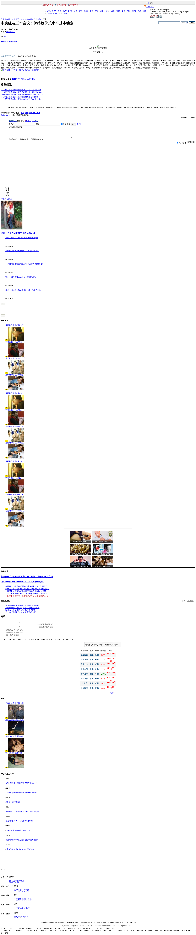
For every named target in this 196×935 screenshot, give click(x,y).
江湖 (24, 899)
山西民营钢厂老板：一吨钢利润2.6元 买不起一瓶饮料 (22, 582)
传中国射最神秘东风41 (14, 720)
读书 (113, 11)
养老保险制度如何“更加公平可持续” (20, 849)
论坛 (50, 14)
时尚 (70, 11)
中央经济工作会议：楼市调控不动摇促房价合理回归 (22, 94)
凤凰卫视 (150, 7)
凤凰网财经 (5, 19)
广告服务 (83, 922)
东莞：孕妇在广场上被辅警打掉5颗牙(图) (21, 238)
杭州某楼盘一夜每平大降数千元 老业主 (22, 783)
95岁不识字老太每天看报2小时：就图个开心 (23, 290)
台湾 (19, 881)
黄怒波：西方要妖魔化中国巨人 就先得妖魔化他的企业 (27, 589)
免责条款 (111, 922)
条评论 (8, 41)
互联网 (23, 917)
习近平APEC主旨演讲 (14, 605)
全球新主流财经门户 (45, 624)
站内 (183, 22)
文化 (123, 11)
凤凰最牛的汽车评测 (14, 633)
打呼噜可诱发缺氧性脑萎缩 (102, 566)
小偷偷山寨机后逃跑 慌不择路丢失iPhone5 (22, 251)
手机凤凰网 (61, 5)
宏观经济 (17, 890)
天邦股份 (84, 679)
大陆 (11, 881)
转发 (15, 41)
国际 (15, 881)
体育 (65, 11)
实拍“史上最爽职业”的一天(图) (18, 830)
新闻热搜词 (5, 601)
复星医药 (84, 655)
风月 (20, 899)
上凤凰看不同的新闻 (45, 627)
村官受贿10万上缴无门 (14, 342)
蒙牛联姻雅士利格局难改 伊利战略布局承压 (30, 593)
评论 (20, 908)
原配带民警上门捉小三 (14, 325)
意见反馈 (119, 922)
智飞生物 (84, 674)
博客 (145, 11)
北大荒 (84, 683)
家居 (97, 11)
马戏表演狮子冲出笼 (31, 608)
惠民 (22, 113)
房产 (91, 11)
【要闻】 (9, 593)
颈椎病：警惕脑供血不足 (102, 554)
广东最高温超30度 (28, 612)
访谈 (24, 908)
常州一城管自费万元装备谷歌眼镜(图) (20, 277)
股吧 (91, 655)
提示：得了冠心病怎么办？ (102, 541)
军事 (134, 11)
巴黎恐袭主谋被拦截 (13, 608)
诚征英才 (91, 922)
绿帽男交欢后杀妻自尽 (14, 375)
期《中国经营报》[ (13, 802)
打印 (12, 41)
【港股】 (9, 591)
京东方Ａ (84, 664)
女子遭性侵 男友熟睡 (13, 753)
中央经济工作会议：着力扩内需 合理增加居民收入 (21, 92)
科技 (102, 11)
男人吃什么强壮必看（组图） (80, 554)
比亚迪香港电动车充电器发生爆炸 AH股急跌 (31, 591)
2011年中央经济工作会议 (31, 19)
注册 (147, 3)
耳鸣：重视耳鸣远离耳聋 (80, 566)
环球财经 (25, 890)
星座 (66, 14)
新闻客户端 (73, 5)
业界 (16, 908)
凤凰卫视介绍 (130, 922)
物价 (26, 113)
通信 (16, 917)
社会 (23, 881)
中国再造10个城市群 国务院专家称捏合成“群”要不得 (26, 586)
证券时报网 (10, 32)
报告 (28, 908)
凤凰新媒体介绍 (47, 922)
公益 (55, 14)
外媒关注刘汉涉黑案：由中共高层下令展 (22, 811)
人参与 (3, 41)
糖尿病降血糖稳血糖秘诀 (80, 541)
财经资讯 (15, 19)
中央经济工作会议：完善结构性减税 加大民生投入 (21, 99)
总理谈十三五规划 (31, 605)
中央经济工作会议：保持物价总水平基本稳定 (19, 97)
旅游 (107, 11)
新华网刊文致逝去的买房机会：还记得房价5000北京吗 (27, 576)
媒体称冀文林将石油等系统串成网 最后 (22, 840)
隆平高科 (84, 669)
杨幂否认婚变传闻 (12, 610)
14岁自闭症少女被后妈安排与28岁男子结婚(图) (24, 264)
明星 (16, 899)
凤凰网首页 (48, 5)
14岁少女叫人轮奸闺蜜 (14, 736)
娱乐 (59, 11)
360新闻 (190, 601)
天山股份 (84, 660)
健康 (75, 11)
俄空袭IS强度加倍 (12, 612)
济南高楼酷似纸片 (28, 610)
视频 (139, 11)
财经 (54, 11)
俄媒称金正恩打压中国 (14, 703)
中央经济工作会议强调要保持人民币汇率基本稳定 (21, 90)
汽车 (86, 11)
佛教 (60, 14)
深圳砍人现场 (6, 199)
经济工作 (36, 113)
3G (19, 917)
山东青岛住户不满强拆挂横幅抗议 (20, 821)
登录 (152, 3)
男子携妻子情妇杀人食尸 (15, 358)
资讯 (49, 11)
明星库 (29, 899)
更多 (111, 693)
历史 (129, 11)
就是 (31, 113)
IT (27, 917)
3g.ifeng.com (5, 115)
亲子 (81, 11)
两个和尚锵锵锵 (12, 635)
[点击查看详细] (98, 46)
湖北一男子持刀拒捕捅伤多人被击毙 (18, 233)
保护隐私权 (101, 922)
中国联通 (84, 688)
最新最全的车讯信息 (14, 630)
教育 (118, 11)
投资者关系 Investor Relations (66, 922)
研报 (97, 655)
